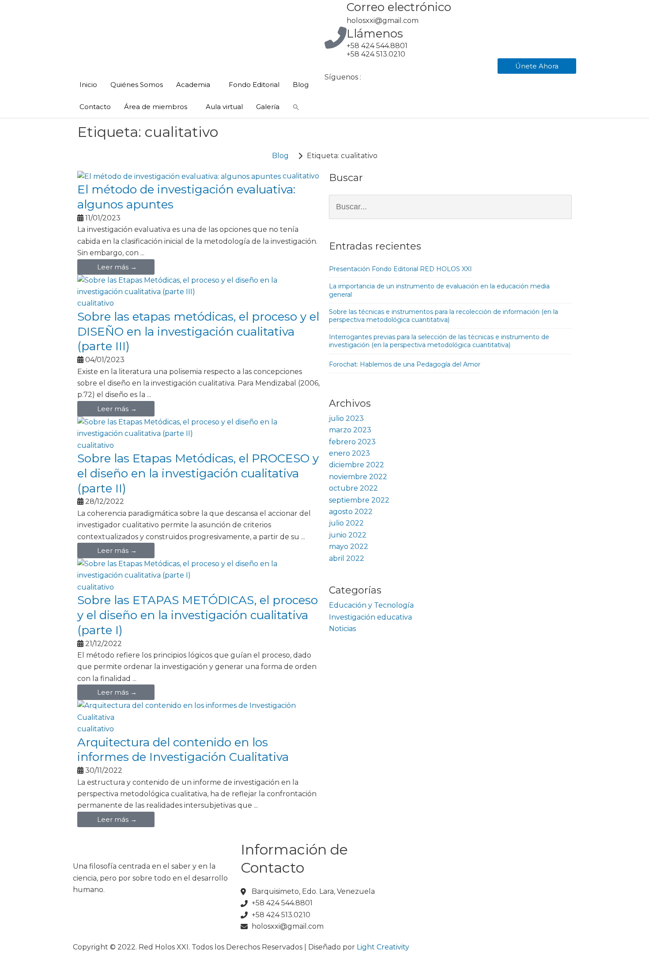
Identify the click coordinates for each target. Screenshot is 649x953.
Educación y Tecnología (371, 605)
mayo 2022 (348, 546)
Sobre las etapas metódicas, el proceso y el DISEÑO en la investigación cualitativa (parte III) (198, 332)
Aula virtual (224, 106)
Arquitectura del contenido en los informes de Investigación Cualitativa (183, 749)
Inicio (88, 84)
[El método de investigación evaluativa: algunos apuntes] (179, 176)
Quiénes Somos (136, 84)
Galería (267, 106)
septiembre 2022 (359, 500)
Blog (301, 84)
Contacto (95, 106)
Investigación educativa (370, 617)
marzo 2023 (350, 430)
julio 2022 (346, 523)
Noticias (342, 628)
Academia (193, 84)
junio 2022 (347, 535)
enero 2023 (349, 453)
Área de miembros (155, 106)
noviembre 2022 (358, 477)
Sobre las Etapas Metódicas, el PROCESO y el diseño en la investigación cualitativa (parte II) (198, 473)
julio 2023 (346, 418)
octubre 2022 (353, 488)
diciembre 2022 (356, 465)
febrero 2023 (352, 442)
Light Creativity (383, 947)
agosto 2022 (351, 511)
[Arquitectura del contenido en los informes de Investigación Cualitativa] (198, 711)
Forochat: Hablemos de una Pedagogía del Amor (404, 364)
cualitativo (301, 176)
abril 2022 (346, 558)
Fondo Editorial (254, 84)
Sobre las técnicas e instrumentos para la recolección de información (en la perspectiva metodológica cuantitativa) (443, 316)
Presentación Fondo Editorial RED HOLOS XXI (400, 269)
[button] (296, 107)
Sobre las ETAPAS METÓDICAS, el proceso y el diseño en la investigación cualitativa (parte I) (197, 615)
